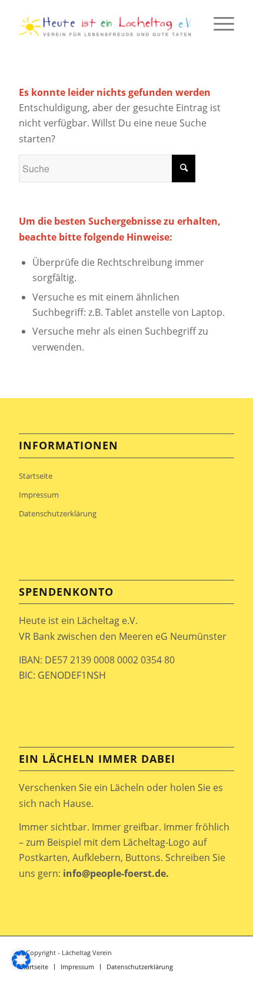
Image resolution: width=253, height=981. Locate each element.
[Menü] (218, 23)
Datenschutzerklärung (57, 513)
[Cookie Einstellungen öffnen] (21, 965)
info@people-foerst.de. (116, 873)
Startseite (35, 476)
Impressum (39, 494)
